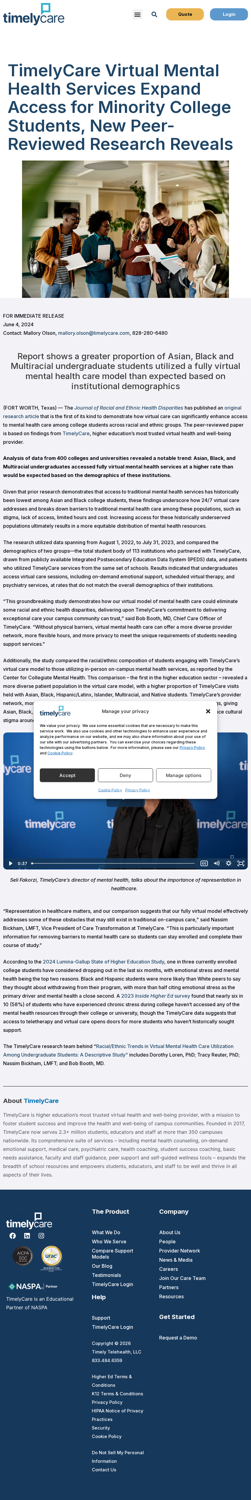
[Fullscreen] (241, 863)
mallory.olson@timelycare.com (93, 333)
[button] (208, 711)
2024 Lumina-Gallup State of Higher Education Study (103, 962)
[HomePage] (33, 14)
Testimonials (106, 1275)
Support (101, 1318)
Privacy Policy (192, 747)
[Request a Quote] (185, 14)
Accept (67, 775)
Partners (168, 1287)
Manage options (183, 775)
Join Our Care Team (182, 1278)
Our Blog (102, 1266)
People (167, 1241)
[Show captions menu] (204, 863)
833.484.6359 (107, 1360)
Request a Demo (178, 1338)
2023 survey (155, 996)
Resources (171, 1296)
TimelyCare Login (112, 1284)
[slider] (113, 863)
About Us (169, 1232)
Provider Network (179, 1251)
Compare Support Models (112, 1254)
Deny (125, 775)
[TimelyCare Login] (229, 14)
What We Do (106, 1232)
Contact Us (104, 1469)
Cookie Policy (59, 753)
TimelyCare (76, 433)
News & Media (176, 1260)
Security (101, 1427)
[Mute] (216, 863)
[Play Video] (10, 863)
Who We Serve (109, 1241)
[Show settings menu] (229, 863)
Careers (168, 1269)
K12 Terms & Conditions (117, 1393)
